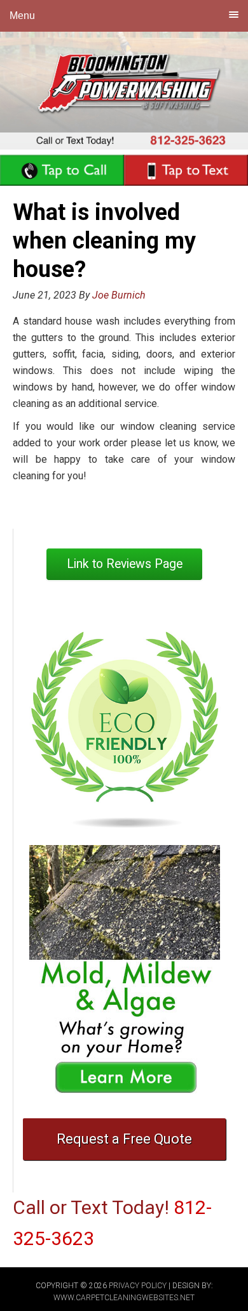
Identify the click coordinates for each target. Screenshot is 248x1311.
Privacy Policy (138, 1285)
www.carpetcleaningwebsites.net (124, 1297)
